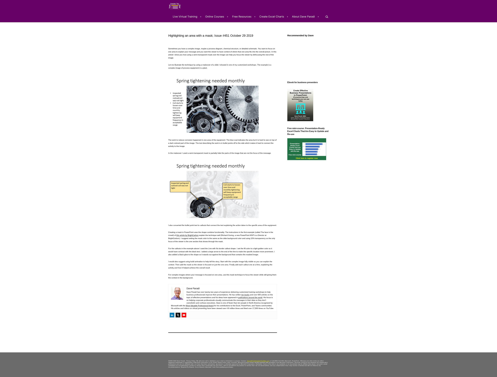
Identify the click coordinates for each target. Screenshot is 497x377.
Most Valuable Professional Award (200, 306)
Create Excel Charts (271, 16)
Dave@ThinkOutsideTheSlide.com (258, 361)
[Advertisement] (297, 205)
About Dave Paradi (303, 16)
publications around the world (250, 297)
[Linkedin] (172, 315)
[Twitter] (178, 315)
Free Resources (241, 16)
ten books (245, 295)
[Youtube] (184, 315)
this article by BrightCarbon (187, 235)
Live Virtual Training (185, 16)
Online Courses (214, 16)
